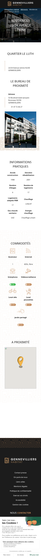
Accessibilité (20, 500)
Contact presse (20, 473)
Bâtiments (24, 9)
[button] (20, 144)
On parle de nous (20, 477)
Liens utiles (20, 482)
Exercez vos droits (20, 495)
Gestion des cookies (20, 504)
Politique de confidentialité (20, 491)
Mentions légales (20, 486)
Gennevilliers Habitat (11, 9)
